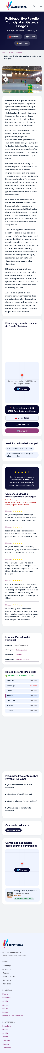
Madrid (5, 994)
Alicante (18, 654)
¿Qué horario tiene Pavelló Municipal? (22, 801)
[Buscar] (34, 5)
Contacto (6, 980)
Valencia (6, 1040)
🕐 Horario (30, 37)
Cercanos (6, 984)
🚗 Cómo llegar (22, 418)
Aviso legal (6, 966)
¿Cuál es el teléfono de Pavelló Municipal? (18, 785)
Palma (5, 1008)
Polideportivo (21, 650)
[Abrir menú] (40, 5)
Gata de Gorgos (15, 53)
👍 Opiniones (22, 43)
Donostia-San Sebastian (12, 1016)
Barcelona (6, 997)
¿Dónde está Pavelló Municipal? (20, 794)
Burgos (5, 1012)
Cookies (5, 973)
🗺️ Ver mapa (22, 389)
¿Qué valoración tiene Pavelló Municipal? (18, 809)
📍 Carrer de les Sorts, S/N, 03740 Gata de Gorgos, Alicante (22, 409)
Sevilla (5, 1001)
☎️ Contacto (14, 37)
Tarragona (6, 1048)
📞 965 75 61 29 (22, 424)
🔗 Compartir (22, 431)
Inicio (4, 53)
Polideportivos (13, 830)
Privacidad (6, 969)
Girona (5, 1037)
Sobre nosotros (8, 976)
